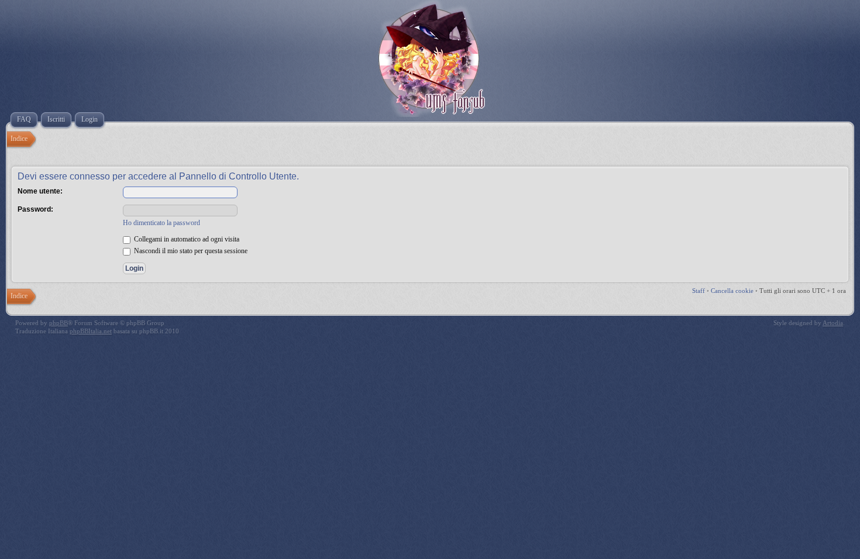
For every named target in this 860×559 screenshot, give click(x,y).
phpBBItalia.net (91, 330)
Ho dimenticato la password (161, 223)
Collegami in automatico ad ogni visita (185, 239)
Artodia (833, 322)
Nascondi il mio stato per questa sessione (189, 251)
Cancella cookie (732, 290)
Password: (35, 209)
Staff (698, 290)
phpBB (58, 322)
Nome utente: (40, 191)
